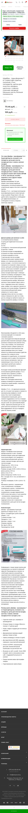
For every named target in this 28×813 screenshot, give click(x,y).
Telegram (10, 785)
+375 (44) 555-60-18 (14, 769)
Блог (3, 737)
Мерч (4, 11)
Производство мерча (8, 716)
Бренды (4, 727)
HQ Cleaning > (9, 100)
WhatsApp (18, 785)
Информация (5, 758)
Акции (3, 722)
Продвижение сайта (6, 798)
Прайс (20, 24)
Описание (6, 150)
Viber (14, 785)
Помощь (4, 763)
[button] (5, 56)
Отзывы (16, 150)
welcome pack (11, 11)
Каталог (4, 711)
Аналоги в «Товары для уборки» (19, 68)
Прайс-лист (5, 742)
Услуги (3, 732)
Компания (4, 753)
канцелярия (12, 12)
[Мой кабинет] (22, 2)
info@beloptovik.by (15, 775)
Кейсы (8, 24)
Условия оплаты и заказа (9, 21)
